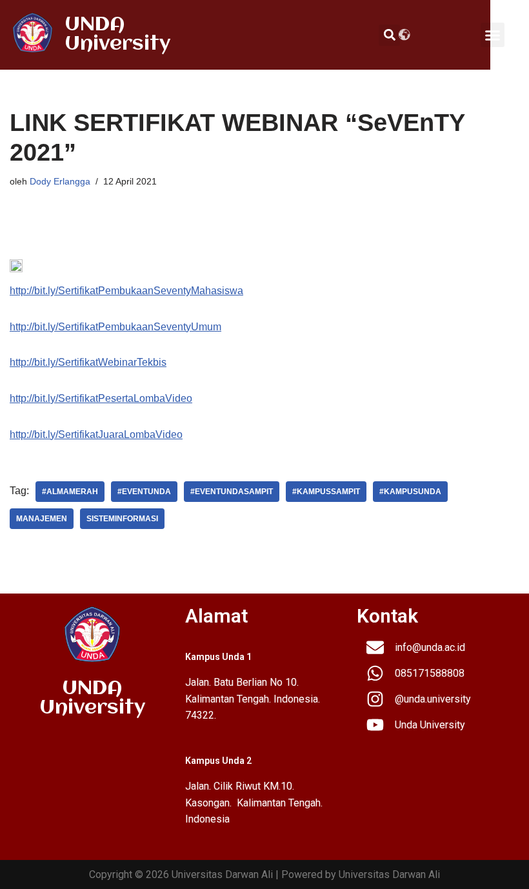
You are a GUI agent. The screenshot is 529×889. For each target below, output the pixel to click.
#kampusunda (410, 491)
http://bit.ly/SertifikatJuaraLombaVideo (96, 434)
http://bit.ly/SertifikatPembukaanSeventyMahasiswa (126, 290)
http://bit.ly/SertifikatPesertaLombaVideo (101, 398)
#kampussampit (326, 491)
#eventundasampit (231, 491)
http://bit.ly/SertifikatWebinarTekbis (88, 362)
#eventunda (144, 491)
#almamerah (70, 491)
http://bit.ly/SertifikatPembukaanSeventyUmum (115, 326)
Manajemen (41, 518)
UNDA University (117, 34)
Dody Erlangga (60, 181)
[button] (493, 35)
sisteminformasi (122, 518)
